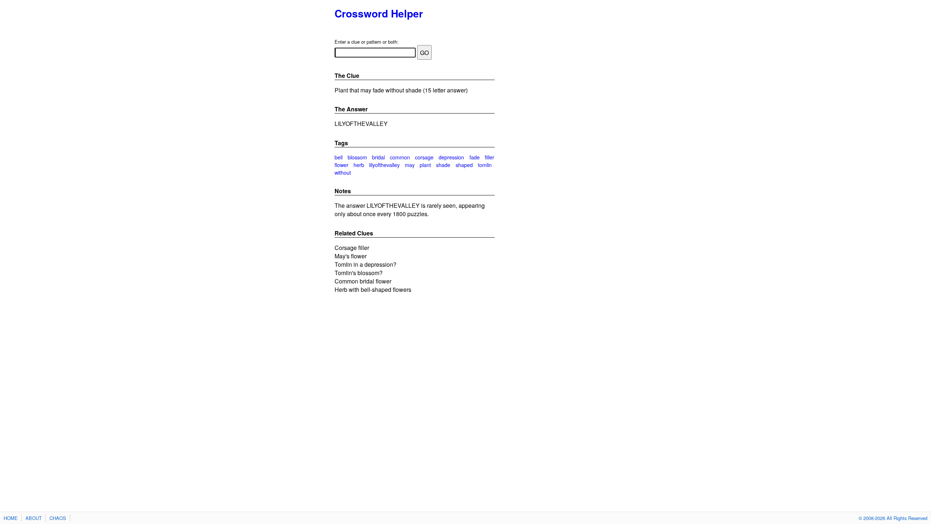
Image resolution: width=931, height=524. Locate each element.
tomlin (485, 164)
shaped (464, 164)
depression (451, 157)
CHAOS (57, 518)
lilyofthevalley (384, 164)
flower (341, 164)
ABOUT (33, 518)
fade (475, 157)
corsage (424, 157)
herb (358, 164)
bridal (378, 157)
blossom (357, 157)
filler (489, 157)
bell (339, 157)
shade (443, 164)
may (410, 164)
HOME (11, 518)
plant (425, 164)
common (400, 157)
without (343, 172)
